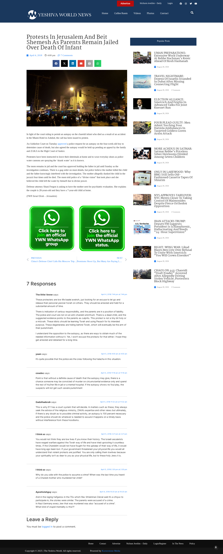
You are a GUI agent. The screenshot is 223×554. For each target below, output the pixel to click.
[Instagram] (186, 4)
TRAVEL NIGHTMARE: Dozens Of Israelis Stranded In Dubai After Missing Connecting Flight (172, 80)
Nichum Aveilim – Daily (151, 3)
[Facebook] (181, 4)
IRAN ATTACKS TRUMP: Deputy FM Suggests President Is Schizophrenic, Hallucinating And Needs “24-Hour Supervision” (172, 226)
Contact (164, 13)
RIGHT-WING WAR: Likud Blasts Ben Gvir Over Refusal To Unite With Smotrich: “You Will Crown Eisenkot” (173, 251)
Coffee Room (121, 13)
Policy (192, 543)
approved (62, 143)
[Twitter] (191, 4)
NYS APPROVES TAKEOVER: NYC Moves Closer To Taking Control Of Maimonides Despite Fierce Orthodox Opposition (173, 201)
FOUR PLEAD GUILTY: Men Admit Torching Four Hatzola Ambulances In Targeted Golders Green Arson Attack (172, 128)
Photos (150, 13)
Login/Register (160, 543)
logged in (47, 526)
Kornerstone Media (111, 551)
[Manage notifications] (215, 547)
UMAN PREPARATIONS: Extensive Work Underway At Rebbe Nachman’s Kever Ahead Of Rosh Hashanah (172, 57)
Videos (137, 13)
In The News (177, 543)
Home (105, 13)
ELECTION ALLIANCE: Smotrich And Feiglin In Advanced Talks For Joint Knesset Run (170, 103)
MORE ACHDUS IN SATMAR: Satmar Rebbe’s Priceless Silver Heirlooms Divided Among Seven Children (173, 153)
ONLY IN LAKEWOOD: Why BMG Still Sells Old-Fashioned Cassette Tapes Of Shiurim (173, 176)
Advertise (116, 543)
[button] (192, 12)
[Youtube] (196, 4)
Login (170, 3)
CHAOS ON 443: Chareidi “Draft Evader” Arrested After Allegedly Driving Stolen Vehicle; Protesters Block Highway (171, 276)
